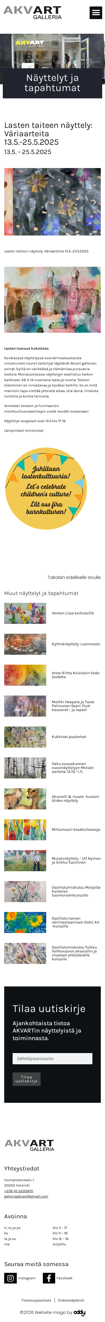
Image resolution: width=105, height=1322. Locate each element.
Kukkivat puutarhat (69, 736)
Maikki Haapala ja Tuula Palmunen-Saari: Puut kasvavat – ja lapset (73, 706)
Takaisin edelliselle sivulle (74, 577)
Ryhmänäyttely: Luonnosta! (76, 644)
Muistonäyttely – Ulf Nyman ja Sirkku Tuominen (76, 860)
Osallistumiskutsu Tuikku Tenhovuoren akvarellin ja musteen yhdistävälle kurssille (74, 953)
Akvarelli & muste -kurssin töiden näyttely (75, 798)
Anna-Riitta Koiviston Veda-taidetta (76, 675)
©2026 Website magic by (46, 1312)
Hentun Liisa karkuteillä (73, 613)
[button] (96, 12)
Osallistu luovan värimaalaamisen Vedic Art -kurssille (75, 922)
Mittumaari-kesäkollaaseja (76, 829)
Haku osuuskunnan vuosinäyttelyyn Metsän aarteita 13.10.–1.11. (73, 767)
